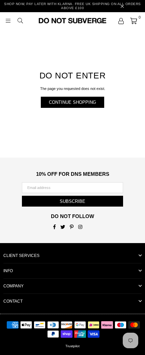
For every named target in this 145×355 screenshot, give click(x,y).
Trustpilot (72, 346)
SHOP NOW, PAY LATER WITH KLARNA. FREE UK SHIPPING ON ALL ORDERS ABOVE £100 (72, 6)
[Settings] (121, 21)
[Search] (20, 21)
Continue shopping (72, 102)
